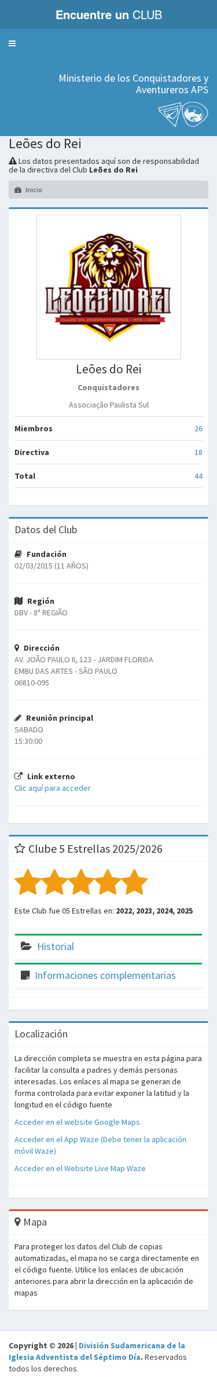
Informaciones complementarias (105, 975)
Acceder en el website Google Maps (77, 1122)
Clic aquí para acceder (52, 788)
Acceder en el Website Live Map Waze (80, 1168)
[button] (12, 43)
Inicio (33, 189)
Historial (55, 946)
